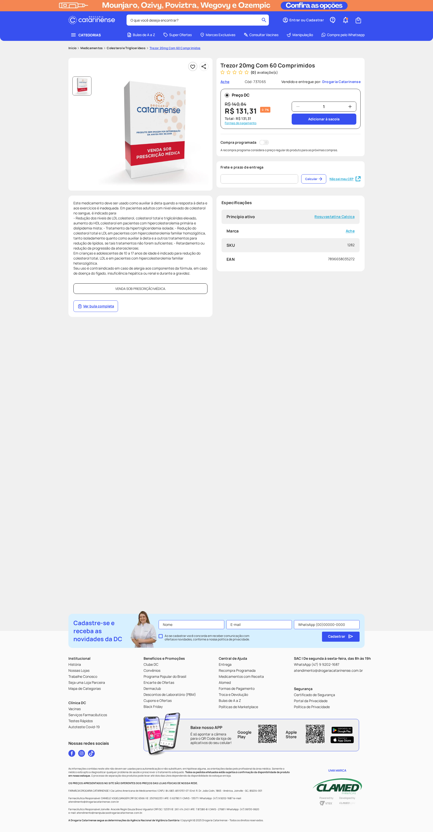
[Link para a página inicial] (72, 48)
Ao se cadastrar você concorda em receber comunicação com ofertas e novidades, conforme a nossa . (207, 637)
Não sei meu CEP (342, 179)
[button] (303, 20)
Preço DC (241, 95)
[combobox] (197, 20)
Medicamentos (91, 48)
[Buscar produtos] (264, 20)
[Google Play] (342, 730)
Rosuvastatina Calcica (334, 217)
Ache (350, 231)
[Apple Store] (342, 739)
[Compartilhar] (203, 66)
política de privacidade (233, 639)
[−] (298, 106)
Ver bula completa (98, 306)
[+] (350, 106)
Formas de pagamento (241, 123)
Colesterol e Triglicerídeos (126, 48)
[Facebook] (71, 753)
